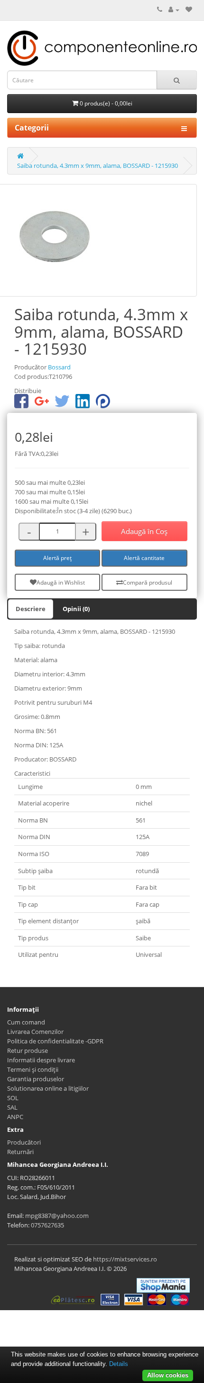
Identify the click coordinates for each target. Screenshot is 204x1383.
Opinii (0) (76, 608)
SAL (12, 1107)
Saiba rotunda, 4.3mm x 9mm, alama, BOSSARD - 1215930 (97, 165)
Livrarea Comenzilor (35, 1031)
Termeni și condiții (32, 1069)
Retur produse (27, 1050)
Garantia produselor (35, 1079)
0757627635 (47, 1225)
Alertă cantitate (144, 558)
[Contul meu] (173, 9)
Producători (24, 1142)
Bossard (59, 367)
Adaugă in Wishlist (61, 582)
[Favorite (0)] (188, 9)
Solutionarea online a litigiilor (48, 1088)
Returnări (20, 1151)
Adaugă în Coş (144, 531)
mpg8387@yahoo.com (57, 1215)
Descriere (31, 608)
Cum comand (26, 1022)
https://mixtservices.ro (125, 1259)
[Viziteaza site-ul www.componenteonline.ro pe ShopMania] (163, 1284)
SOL (13, 1098)
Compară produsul (147, 582)
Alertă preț (57, 558)
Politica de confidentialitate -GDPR (55, 1041)
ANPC (15, 1116)
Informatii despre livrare (41, 1060)
